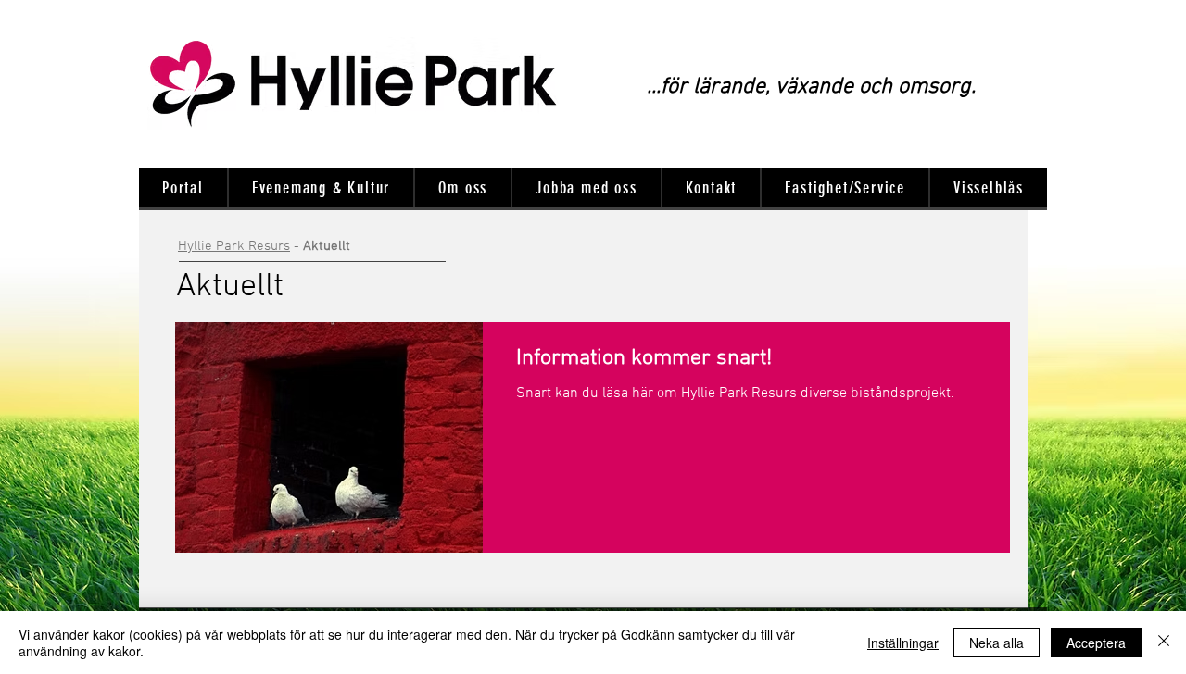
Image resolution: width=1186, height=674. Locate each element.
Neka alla (996, 642)
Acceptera (1096, 642)
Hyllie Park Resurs (234, 246)
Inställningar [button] (903, 642)
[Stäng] (1164, 642)
